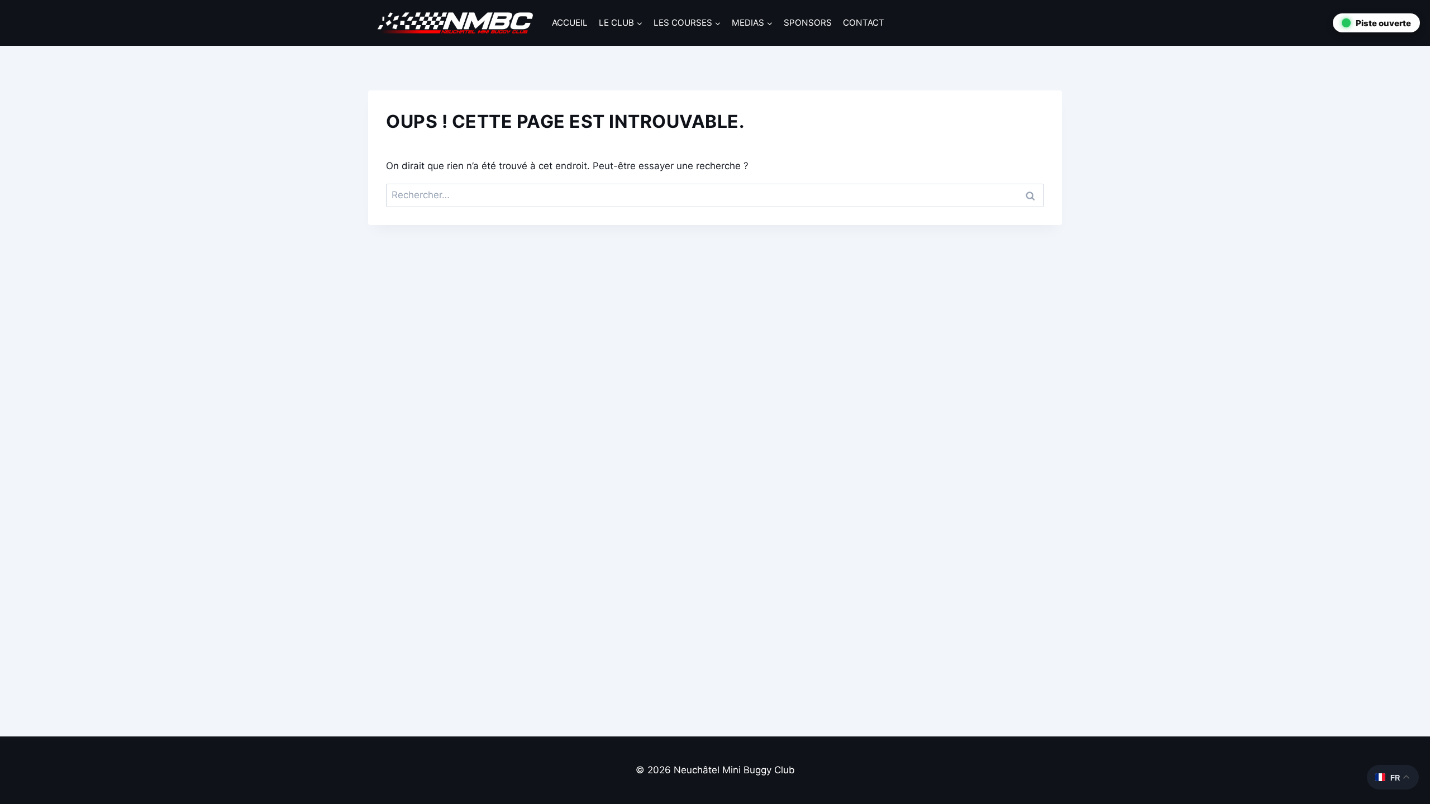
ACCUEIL (570, 22)
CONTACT (863, 22)
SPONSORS (808, 22)
